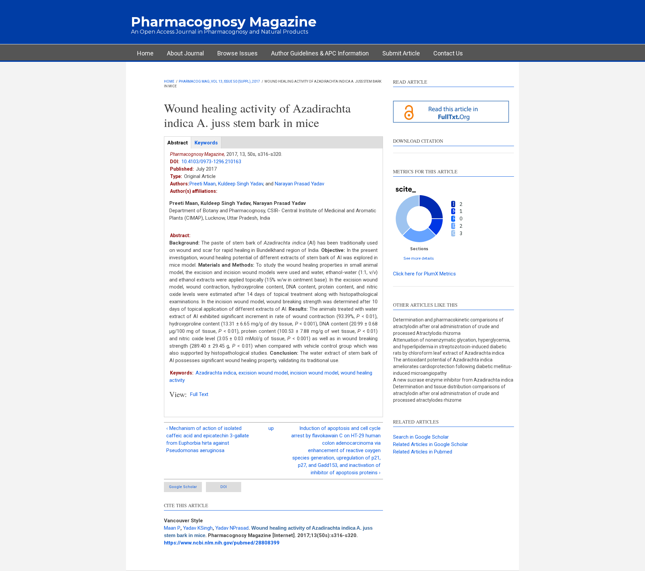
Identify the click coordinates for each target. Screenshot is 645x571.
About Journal (185, 53)
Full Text (199, 394)
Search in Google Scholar (421, 437)
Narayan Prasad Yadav (299, 184)
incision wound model (314, 373)
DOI (223, 487)
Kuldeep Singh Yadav (240, 184)
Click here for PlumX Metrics (424, 274)
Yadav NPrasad (232, 528)
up (271, 428)
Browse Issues (237, 53)
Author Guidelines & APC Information (320, 53)
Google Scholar (183, 487)
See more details (418, 258)
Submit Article (401, 53)
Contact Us (448, 53)
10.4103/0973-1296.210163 (211, 162)
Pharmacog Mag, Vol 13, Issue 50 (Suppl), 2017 (219, 81)
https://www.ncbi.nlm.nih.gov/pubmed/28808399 (222, 543)
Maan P (172, 528)
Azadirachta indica (216, 373)
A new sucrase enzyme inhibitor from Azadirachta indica (453, 380)
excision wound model (263, 373)
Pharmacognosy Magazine (223, 21)
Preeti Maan (202, 184)
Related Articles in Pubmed (422, 452)
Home (145, 53)
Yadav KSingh (198, 528)
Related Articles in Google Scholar (430, 444)
